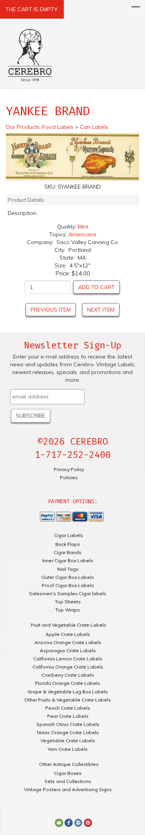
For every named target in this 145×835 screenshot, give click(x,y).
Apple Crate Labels (68, 634)
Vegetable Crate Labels (68, 740)
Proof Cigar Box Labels (68, 585)
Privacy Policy (69, 469)
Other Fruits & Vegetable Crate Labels (67, 700)
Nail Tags (67, 569)
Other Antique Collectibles (69, 764)
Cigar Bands (68, 552)
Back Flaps (67, 544)
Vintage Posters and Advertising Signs (68, 789)
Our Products (22, 126)
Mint (83, 226)
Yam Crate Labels (68, 749)
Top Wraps (67, 610)
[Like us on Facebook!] (69, 822)
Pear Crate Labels (68, 716)
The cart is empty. (31, 9)
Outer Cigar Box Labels (67, 577)
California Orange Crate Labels (67, 667)
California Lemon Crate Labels (67, 659)
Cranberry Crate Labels (67, 675)
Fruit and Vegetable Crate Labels (68, 625)
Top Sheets (68, 602)
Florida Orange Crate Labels (67, 683)
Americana (82, 234)
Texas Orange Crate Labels (67, 732)
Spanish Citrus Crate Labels (67, 724)
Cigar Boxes (68, 773)
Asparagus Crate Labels (68, 650)
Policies (69, 477)
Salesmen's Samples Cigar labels (67, 593)
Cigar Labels (68, 535)
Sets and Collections (67, 781)
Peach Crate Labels (67, 708)
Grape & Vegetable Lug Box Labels (67, 692)
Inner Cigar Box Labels (67, 560)
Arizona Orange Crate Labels (67, 642)
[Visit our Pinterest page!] (88, 822)
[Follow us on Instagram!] (78, 822)
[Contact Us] (59, 822)
